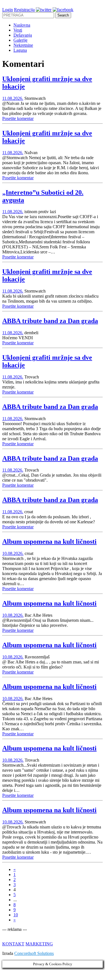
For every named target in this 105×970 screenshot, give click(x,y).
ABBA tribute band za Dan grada (50, 320)
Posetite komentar (18, 118)
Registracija (24, 9)
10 (15, 914)
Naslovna (21, 25)
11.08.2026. (12, 98)
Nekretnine (23, 45)
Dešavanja (22, 35)
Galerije (20, 40)
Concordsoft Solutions (34, 953)
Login (7, 9)
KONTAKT (13, 943)
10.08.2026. (13, 553)
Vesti (17, 30)
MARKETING (39, 943)
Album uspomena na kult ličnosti (49, 541)
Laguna (20, 50)
